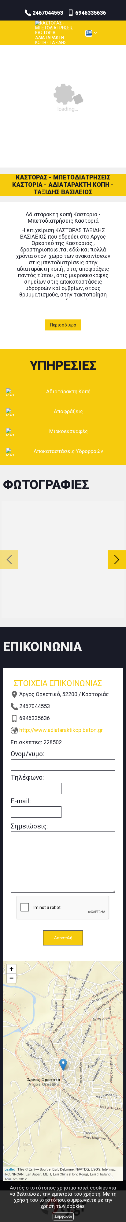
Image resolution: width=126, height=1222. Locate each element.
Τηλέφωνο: (27, 777)
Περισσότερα (63, 324)
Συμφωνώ (63, 1216)
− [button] (11, 978)
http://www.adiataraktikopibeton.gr (61, 730)
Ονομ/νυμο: (27, 754)
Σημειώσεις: (29, 826)
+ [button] (11, 969)
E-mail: (21, 801)
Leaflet (10, 1169)
